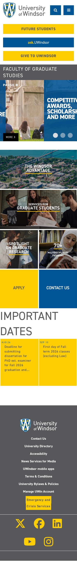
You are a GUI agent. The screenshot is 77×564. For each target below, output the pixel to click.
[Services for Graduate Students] (38, 209)
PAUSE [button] (9, 85)
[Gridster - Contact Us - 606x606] (58, 288)
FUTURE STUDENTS (38, 29)
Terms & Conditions (38, 476)
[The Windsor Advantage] (38, 169)
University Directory (38, 446)
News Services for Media (38, 461)
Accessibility (38, 454)
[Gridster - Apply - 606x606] (19, 288)
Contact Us (38, 438)
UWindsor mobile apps (38, 469)
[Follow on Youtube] (29, 544)
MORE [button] (10, 137)
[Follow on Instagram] (48, 544)
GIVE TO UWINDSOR (38, 55)
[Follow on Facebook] (39, 526)
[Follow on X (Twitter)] (20, 526)
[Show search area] (55, 10)
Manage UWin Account (38, 491)
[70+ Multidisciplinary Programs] (58, 249)
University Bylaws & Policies (39, 484)
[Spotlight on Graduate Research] (19, 249)
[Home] (24, 10)
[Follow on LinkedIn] (57, 526)
